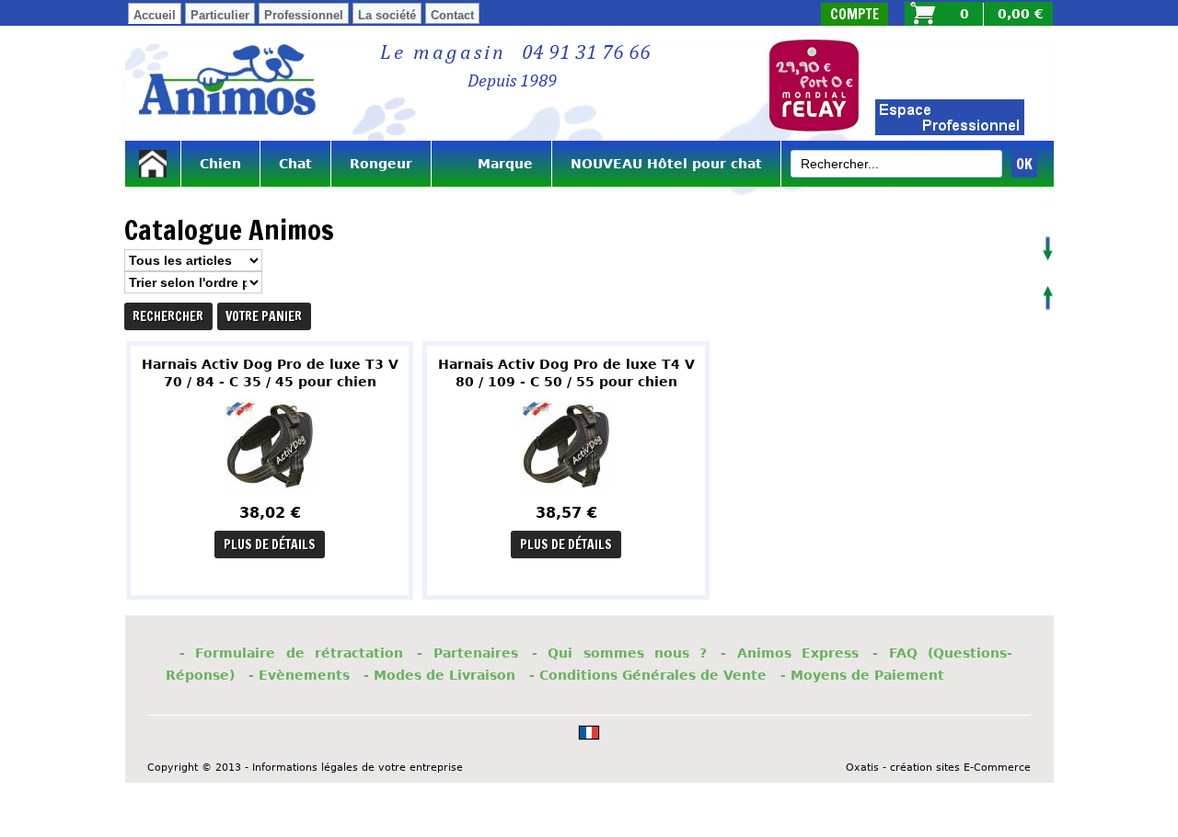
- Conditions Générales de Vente (648, 675)
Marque (491, 163)
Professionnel (303, 15)
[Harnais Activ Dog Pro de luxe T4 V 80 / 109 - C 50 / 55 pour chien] (566, 495)
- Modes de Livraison (439, 675)
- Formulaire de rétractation (291, 653)
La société (387, 15)
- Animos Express (790, 653)
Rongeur (381, 163)
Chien (220, 163)
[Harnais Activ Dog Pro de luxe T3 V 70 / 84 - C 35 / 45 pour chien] (269, 495)
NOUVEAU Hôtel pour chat (666, 163)
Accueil (154, 15)
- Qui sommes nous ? (620, 653)
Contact (452, 15)
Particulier (220, 15)
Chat (295, 163)
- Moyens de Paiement (862, 675)
